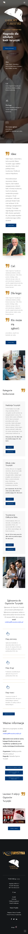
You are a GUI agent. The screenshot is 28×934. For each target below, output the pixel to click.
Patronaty (14, 899)
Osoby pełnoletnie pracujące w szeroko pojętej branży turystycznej (13, 109)
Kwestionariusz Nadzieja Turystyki (14, 767)
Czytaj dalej (11, 225)
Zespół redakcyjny (14, 903)
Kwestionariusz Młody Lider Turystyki (14, 772)
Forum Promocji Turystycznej (14, 914)
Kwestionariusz (10, 451)
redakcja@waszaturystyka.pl (14, 622)
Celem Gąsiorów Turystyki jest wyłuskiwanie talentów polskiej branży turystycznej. (13, 88)
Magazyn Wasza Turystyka (14, 912)
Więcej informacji (9, 48)
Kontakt (14, 897)
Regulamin (10, 447)
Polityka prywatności (14, 901)
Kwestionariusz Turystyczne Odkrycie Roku (14, 778)
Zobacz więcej (14, 828)
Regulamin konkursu (9, 713)
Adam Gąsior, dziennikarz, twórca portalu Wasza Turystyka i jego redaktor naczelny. (14, 66)
